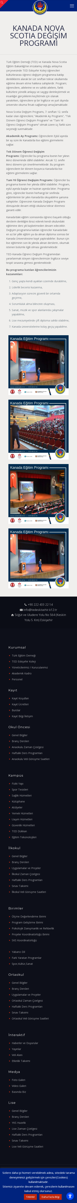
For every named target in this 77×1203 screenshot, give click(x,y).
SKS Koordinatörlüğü (24, 940)
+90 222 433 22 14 (40, 605)
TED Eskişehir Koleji (24, 661)
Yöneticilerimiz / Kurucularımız (30, 667)
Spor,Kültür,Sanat (22, 963)
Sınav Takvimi (20, 886)
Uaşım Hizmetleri (22, 819)
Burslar (16, 710)
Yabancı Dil (18, 952)
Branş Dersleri (20, 741)
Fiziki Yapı (17, 783)
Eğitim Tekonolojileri (24, 837)
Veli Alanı (17, 1055)
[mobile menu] (72, 5)
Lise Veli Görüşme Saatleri (27, 1146)
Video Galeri (19, 1086)
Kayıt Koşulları (20, 698)
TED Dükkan (19, 831)
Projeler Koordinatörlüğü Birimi (30, 934)
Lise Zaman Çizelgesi (24, 1128)
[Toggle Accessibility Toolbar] (70, 1196)
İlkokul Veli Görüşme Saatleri (29, 892)
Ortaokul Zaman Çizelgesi (27, 1000)
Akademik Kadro (22, 673)
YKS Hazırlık (19, 1122)
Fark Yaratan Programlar (26, 958)
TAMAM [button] (30, 1197)
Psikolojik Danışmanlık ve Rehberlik (33, 928)
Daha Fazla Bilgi (50, 1197)
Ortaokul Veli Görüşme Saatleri (30, 1018)
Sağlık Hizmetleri (22, 795)
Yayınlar (16, 1049)
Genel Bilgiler (19, 735)
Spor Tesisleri (20, 789)
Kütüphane (18, 801)
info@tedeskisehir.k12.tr (40, 610)
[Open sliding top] (4, 4)
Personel (17, 679)
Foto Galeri (18, 1080)
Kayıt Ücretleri (20, 704)
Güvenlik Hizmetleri (23, 825)
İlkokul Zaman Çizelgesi (26, 874)
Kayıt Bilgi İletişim (22, 716)
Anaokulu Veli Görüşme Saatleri (31, 759)
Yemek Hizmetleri (22, 813)
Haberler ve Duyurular (25, 1043)
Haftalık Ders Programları (27, 753)
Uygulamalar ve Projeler (26, 868)
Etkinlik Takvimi (21, 1061)
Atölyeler (17, 807)
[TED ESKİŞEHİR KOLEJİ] (40, 5)
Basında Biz (19, 1092)
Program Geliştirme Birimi (27, 922)
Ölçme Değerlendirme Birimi (29, 916)
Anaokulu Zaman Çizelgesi (28, 747)
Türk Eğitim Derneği (24, 655)
